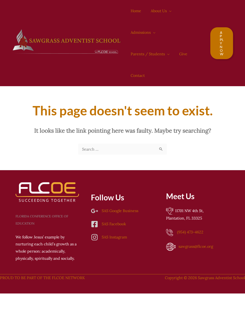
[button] (169, 10)
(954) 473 (190, 232)
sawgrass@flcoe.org (195, 246)
